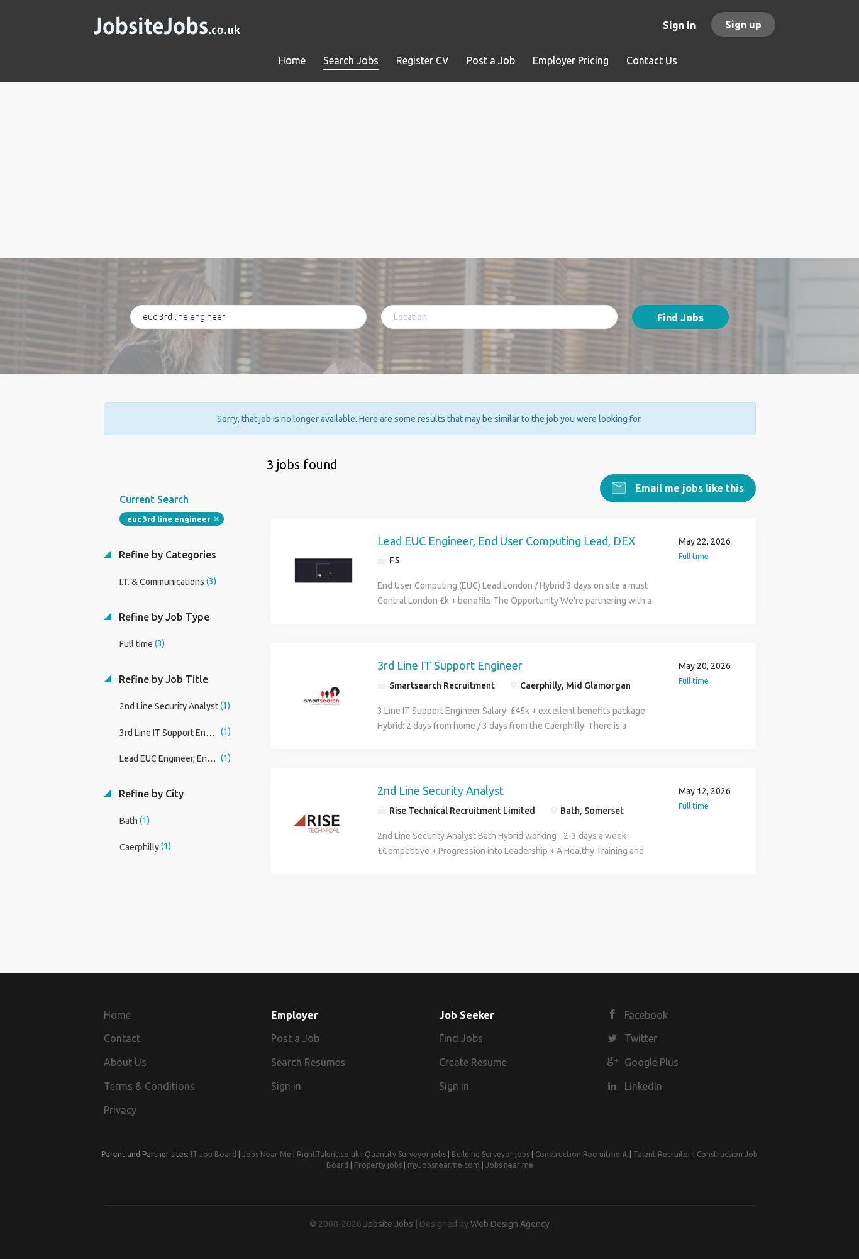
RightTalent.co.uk (328, 1154)
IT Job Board (213, 1154)
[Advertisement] (430, 170)
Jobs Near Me (266, 1154)
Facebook (646, 1015)
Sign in (679, 25)
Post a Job (295, 1038)
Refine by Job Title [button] (162, 679)
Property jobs (378, 1165)
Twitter (640, 1038)
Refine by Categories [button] (166, 554)
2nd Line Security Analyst (440, 790)
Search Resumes (308, 1062)
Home (117, 1015)
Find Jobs (680, 317)
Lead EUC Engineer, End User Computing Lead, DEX (506, 541)
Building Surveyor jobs (490, 1154)
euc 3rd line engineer (168, 519)
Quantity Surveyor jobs (405, 1154)
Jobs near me (509, 1165)
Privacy (120, 1110)
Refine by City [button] (150, 793)
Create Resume (473, 1062)
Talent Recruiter (662, 1154)
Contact (122, 1038)
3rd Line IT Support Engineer (450, 665)
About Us (125, 1062)
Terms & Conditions (149, 1086)
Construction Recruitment (581, 1154)
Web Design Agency (510, 1224)
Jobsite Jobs (388, 1224)
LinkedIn (643, 1086)
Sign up (743, 24)
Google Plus (651, 1062)
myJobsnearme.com (443, 1165)
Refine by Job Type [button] (162, 617)
